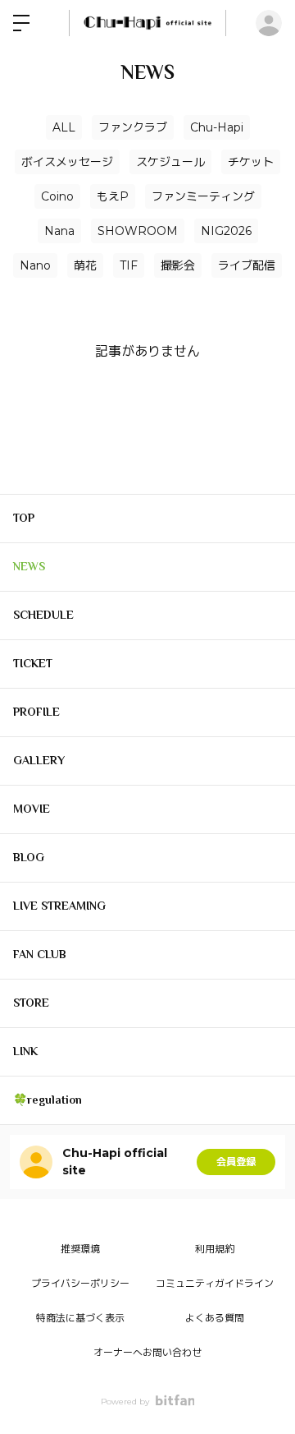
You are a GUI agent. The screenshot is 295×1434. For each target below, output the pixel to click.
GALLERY (39, 760)
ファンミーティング (203, 196)
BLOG (28, 857)
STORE (31, 1002)
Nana (59, 231)
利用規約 (214, 1249)
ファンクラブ (132, 127)
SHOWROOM (138, 231)
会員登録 (236, 1161)
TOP (23, 517)
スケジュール (170, 161)
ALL (63, 127)
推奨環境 (80, 1249)
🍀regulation (47, 1099)
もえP (113, 196)
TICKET (32, 663)
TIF (129, 265)
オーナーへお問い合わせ (147, 1352)
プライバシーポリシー (80, 1283)
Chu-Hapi (216, 127)
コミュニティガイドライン (215, 1283)
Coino (57, 196)
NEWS (29, 566)
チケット (251, 161)
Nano (35, 265)
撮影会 (178, 265)
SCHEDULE (43, 614)
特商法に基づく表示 (80, 1318)
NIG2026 (226, 231)
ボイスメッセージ (67, 161)
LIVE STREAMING (59, 905)
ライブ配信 (246, 265)
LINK (25, 1051)
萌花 (85, 265)
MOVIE (31, 808)
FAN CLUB (39, 954)
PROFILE (36, 711)
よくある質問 (214, 1318)
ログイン (269, 23)
